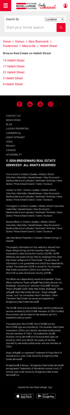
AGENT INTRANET (15, 137)
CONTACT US (13, 115)
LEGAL (9, 141)
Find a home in (13, 174)
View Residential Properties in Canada (24, 238)
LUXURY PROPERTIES (17, 128)
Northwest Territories (45, 180)
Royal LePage (36, 6)
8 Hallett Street (13, 84)
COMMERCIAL (13, 133)
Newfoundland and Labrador (20, 180)
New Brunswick (51, 177)
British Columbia (55, 206)
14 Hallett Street (13, 60)
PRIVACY (10, 145)
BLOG (9, 124)
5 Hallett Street (13, 78)
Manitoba (22, 177)
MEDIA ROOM (13, 120)
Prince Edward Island (24, 184)
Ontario (24, 174)
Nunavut (48, 184)
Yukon (39, 184)
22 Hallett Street (13, 72)
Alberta (42, 174)
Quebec (33, 174)
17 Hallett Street (13, 66)
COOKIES (11, 150)
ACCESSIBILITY (14, 154)
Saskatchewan (35, 177)
